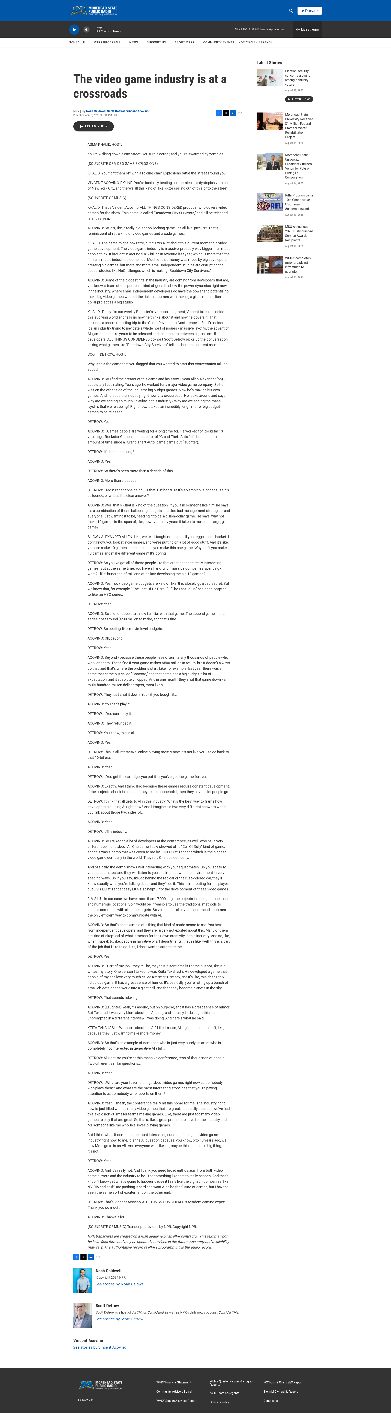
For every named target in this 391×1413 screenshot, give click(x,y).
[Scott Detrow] (82, 1315)
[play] (74, 29)
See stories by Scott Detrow (119, 1318)
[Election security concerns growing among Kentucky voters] (270, 77)
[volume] (86, 29)
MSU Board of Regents (224, 1393)
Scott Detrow (116, 111)
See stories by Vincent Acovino (99, 1347)
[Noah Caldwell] (82, 1280)
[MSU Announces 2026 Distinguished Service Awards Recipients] (270, 233)
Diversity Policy (219, 1402)
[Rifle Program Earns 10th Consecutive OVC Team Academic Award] (270, 202)
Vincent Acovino (137, 111)
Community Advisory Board (174, 1391)
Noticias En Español (255, 42)
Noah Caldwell (95, 111)
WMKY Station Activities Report (176, 1400)
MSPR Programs (107, 42)
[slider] (93, 29)
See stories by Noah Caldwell (121, 1284)
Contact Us (271, 1400)
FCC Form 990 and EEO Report (283, 1382)
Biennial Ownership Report (281, 1391)
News (133, 42)
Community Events (218, 42)
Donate (311, 11)
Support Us (156, 42)
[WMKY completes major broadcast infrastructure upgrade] (270, 265)
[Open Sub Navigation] (88, 42)
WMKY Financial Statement (173, 1382)
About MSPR (184, 42)
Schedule (77, 42)
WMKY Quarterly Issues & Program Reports (232, 1383)
